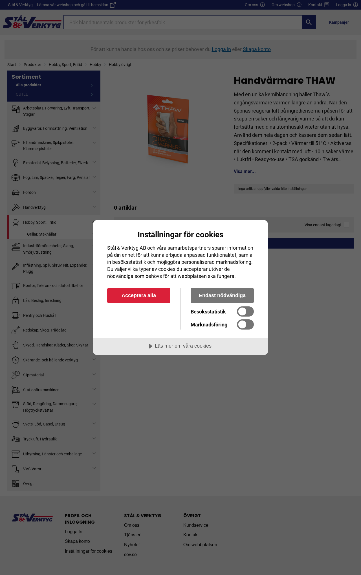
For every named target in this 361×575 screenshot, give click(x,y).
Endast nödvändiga (222, 295)
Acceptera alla (139, 295)
